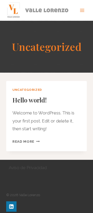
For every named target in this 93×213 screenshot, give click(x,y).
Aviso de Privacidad (28, 167)
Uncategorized (27, 90)
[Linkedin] (11, 206)
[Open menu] (82, 10)
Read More (26, 141)
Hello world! (29, 100)
